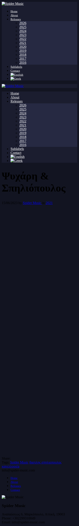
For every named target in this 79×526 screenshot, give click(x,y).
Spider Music (32, 203)
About (14, 15)
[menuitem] (17, 74)
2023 (22, 35)
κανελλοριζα (10, 466)
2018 (22, 55)
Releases (16, 19)
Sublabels (16, 66)
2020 (22, 47)
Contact (15, 70)
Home (14, 11)
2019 (22, 51)
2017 (22, 58)
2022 (22, 39)
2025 (22, 27)
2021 (22, 43)
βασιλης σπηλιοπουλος (45, 462)
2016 (22, 62)
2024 (22, 31)
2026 (22, 23)
